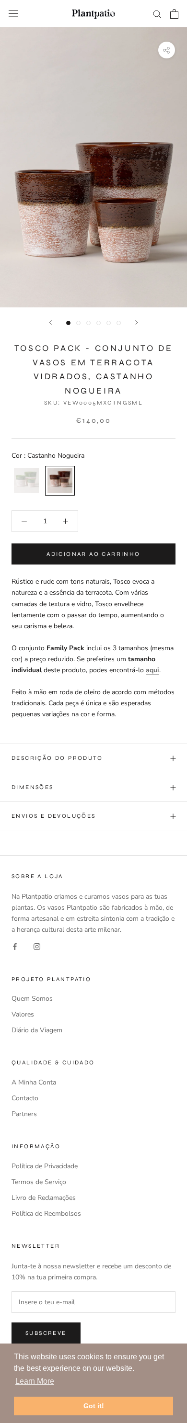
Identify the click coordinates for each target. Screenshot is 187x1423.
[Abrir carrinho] (174, 14)
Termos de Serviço (39, 1181)
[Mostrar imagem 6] (119, 323)
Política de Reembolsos (46, 1213)
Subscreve (46, 1333)
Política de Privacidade (45, 1166)
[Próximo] (136, 322)
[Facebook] (15, 945)
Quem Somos (32, 998)
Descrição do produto (57, 758)
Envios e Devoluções (54, 816)
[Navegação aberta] (13, 13)
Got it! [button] (93, 1406)
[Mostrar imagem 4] (98, 323)
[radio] (26, 481)
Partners (24, 1113)
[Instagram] (37, 945)
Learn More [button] (34, 1381)
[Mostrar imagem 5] (108, 323)
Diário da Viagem (37, 1030)
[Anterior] (50, 322)
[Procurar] (157, 14)
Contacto (25, 1098)
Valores (23, 1014)
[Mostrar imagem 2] (78, 323)
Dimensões (33, 787)
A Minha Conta (34, 1082)
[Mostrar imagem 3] (88, 323)
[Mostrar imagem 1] (68, 323)
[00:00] (93, 167)
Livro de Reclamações (44, 1197)
